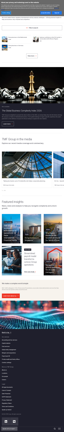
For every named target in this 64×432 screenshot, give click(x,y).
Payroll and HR (6, 356)
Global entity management (9, 349)
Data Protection (6, 393)
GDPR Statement (6, 397)
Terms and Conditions (8, 406)
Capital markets (6, 343)
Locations (4, 373)
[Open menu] (59, 428)
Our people (5, 376)
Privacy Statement (7, 400)
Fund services (6, 346)
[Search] (55, 429)
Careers (4, 379)
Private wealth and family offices (11, 359)
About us (4, 370)
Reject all (57, 12)
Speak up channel (6, 409)
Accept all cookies (45, 12)
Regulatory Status (7, 403)
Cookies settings (6, 362)
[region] (32, 8)
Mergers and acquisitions (9, 353)
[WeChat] (14, 421)
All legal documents (7, 387)
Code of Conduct (6, 390)
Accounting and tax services (9, 340)
